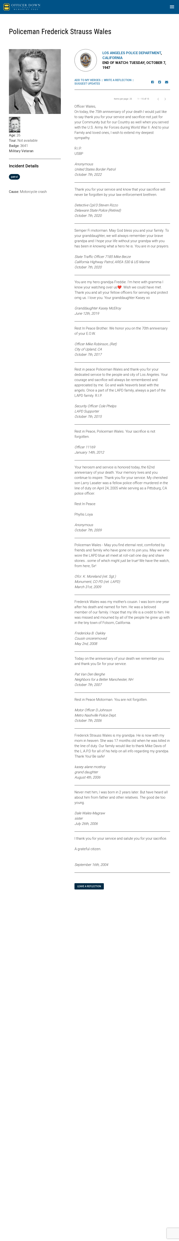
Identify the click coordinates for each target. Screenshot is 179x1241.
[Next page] (165, 98)
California (112, 58)
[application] (35, 243)
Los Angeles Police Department (131, 53)
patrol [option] (14, 176)
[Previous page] (158, 98)
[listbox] (35, 176)
